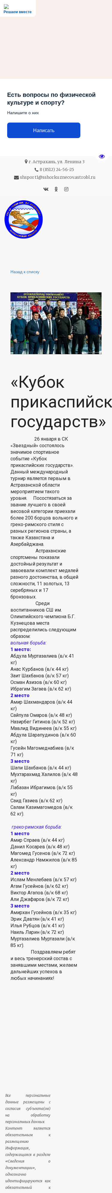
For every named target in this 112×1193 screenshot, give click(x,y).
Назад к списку (24, 271)
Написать (43, 130)
